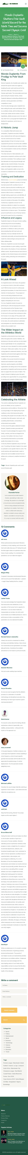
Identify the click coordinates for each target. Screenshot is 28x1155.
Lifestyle (8, 1047)
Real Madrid (18, 1071)
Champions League (8, 1071)
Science (8, 1045)
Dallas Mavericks (17, 1073)
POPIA (2, 1122)
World (7, 1038)
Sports (16, 34)
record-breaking (13, 180)
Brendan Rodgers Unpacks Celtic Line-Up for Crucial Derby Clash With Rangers (16, 1134)
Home (10, 34)
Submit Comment (9, 1010)
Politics (8, 1034)
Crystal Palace (7, 1073)
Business (8, 1040)
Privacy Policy (4, 1118)
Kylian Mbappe (20, 1079)
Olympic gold (8, 468)
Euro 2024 (11, 1076)
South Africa (6, 1068)
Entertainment (9, 1036)
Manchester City (15, 1068)
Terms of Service (5, 1116)
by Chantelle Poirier (8, 70)
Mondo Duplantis (10, 465)
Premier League (7, 1063)
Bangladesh (12, 1081)
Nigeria (19, 1081)
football (5, 1065)
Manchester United (18, 1063)
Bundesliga (6, 1084)
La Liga (16, 1065)
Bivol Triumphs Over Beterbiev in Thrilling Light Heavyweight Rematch (16, 1142)
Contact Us (3, 1120)
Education (8, 1049)
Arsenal (10, 1065)
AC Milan (5, 1081)
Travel (7, 1051)
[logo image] (12, 3)
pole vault (17, 465)
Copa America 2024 (9, 1079)
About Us (3, 1113)
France (5, 1076)
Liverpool (21, 1065)
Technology (9, 1042)
